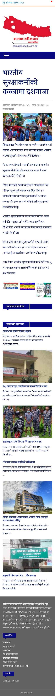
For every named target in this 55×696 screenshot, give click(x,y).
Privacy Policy (26, 692)
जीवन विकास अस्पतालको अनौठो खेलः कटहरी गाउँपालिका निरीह (25, 519)
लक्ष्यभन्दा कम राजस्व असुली (17, 331)
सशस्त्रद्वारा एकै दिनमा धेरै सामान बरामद (22, 442)
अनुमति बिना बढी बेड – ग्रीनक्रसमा (19, 576)
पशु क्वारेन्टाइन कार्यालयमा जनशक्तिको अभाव (25, 386)
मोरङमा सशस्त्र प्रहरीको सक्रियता (19, 462)
